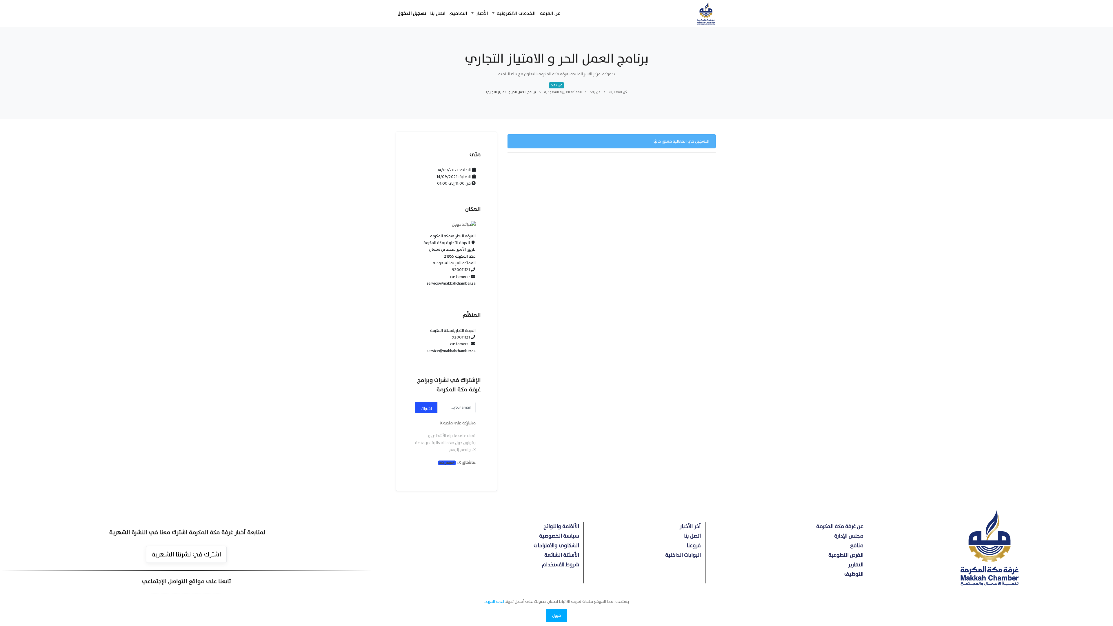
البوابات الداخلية (683, 555)
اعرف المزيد (494, 601)
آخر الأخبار (690, 526)
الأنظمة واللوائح (561, 526)
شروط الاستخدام (560, 564)
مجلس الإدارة (848, 536)
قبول (556, 615)
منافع (856, 545)
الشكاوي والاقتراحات (556, 545)
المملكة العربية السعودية (563, 92)
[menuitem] (550, 13)
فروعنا (694, 545)
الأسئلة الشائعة (561, 555)
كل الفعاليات (618, 92)
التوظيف (853, 574)
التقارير (855, 564)
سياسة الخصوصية (559, 536)
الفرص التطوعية (845, 555)
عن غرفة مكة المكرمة (839, 526)
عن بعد (595, 92)
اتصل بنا (692, 536)
